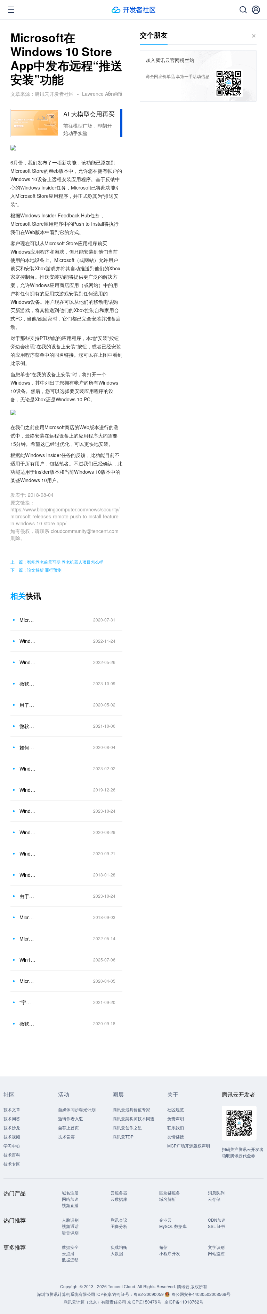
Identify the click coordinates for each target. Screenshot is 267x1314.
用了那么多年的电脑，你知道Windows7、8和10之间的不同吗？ (27, 704)
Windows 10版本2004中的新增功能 (27, 789)
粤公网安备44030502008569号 (200, 1294)
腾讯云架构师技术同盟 (133, 1118)
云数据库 (119, 1199)
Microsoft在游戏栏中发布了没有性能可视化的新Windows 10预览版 (27, 917)
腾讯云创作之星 (127, 1127)
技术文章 (11, 1109)
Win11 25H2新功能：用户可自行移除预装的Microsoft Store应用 (27, 959)
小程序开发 (169, 1253)
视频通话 (70, 1226)
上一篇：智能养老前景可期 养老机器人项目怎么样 (56, 562)
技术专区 (11, 1164)
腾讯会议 (119, 1220)
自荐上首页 (68, 1127)
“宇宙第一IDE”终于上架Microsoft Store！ (27, 1002)
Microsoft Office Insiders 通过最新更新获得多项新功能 (27, 938)
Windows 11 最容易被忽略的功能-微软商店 (27, 768)
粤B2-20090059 (149, 1294)
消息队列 (216, 1193)
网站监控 (216, 1253)
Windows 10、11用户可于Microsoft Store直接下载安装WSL (27, 640)
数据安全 (70, 1247)
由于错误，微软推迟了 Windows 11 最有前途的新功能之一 (27, 895)
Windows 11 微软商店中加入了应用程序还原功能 (27, 662)
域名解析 (167, 1199)
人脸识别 (70, 1220)
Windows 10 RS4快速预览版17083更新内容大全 (27, 874)
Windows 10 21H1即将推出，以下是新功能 (27, 832)
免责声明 (175, 1118)
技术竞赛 (66, 1136)
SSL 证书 (216, 1226)
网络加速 (70, 1199)
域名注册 (70, 1193)
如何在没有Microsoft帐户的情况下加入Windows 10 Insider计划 (27, 747)
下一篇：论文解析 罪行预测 (36, 570)
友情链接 (175, 1136)
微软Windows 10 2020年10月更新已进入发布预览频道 (27, 1023)
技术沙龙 (11, 1127)
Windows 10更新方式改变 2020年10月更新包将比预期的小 (27, 853)
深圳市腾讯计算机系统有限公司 (66, 1294)
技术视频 (11, 1136)
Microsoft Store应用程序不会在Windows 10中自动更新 (27, 619)
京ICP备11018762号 (183, 1302)
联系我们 (175, 1127)
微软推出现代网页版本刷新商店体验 (27, 683)
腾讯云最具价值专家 (131, 1109)
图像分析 (119, 1226)
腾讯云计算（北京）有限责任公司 (95, 1302)
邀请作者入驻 (70, 1118)
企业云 (165, 1220)
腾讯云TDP (123, 1136)
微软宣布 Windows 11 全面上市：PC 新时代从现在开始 (27, 725)
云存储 (214, 1199)
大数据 (117, 1253)
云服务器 (119, 1193)
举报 (118, 93)
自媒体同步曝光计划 (77, 1109)
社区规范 (175, 1109)
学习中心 (11, 1146)
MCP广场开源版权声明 (188, 1146)
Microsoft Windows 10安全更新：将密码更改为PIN (27, 980)
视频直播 (70, 1205)
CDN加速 (217, 1220)
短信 (163, 1247)
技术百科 (11, 1155)
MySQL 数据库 (173, 1226)
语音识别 (70, 1232)
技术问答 (11, 1118)
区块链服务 (169, 1193)
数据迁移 (70, 1259)
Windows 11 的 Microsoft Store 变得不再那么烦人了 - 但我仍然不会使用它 (27, 810)
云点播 (68, 1253)
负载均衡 (119, 1247)
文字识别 (216, 1247)
